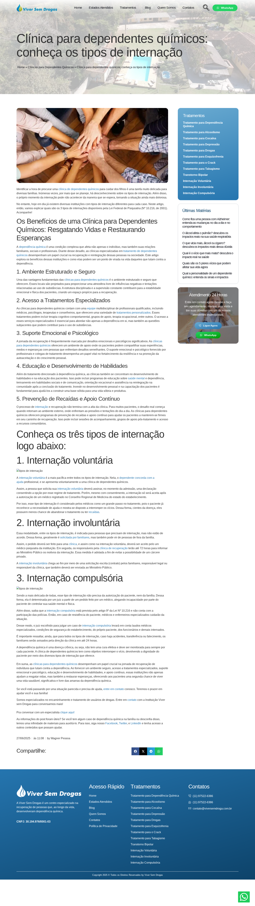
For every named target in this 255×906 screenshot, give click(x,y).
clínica (73, 544)
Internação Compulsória (199, 193)
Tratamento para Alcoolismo (201, 132)
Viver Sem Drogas (153, 875)
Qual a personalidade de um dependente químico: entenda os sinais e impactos (207, 275)
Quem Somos (167, 7)
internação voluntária (32, 477)
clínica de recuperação (114, 548)
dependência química (32, 246)
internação (41, 406)
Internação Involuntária (198, 187)
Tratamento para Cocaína (199, 138)
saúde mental (136, 378)
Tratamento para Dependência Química (203, 124)
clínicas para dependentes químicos (86, 279)
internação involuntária (33, 563)
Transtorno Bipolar (195, 174)
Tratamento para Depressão (201, 144)
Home (78, 7)
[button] (135, 751)
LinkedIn (136, 723)
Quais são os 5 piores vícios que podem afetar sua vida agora (206, 265)
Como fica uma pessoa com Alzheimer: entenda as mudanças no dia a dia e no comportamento (206, 222)
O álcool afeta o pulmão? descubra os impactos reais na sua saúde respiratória (206, 235)
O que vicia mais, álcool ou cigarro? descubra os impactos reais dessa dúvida (207, 245)
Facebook (111, 723)
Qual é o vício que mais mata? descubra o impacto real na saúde (207, 255)
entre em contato (113, 689)
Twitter (123, 723)
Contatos (188, 7)
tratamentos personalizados (134, 312)
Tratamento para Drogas (199, 150)
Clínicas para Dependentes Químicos (51, 67)
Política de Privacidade (103, 826)
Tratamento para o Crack (199, 162)
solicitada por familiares (74, 537)
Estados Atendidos (101, 7)
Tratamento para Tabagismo (201, 168)
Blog (148, 7)
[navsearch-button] (206, 7)
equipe (91, 308)
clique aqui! (67, 712)
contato (132, 699)
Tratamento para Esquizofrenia (203, 156)
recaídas (94, 512)
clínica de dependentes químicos (78, 189)
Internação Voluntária (197, 180)
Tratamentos (128, 7)
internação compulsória (61, 610)
